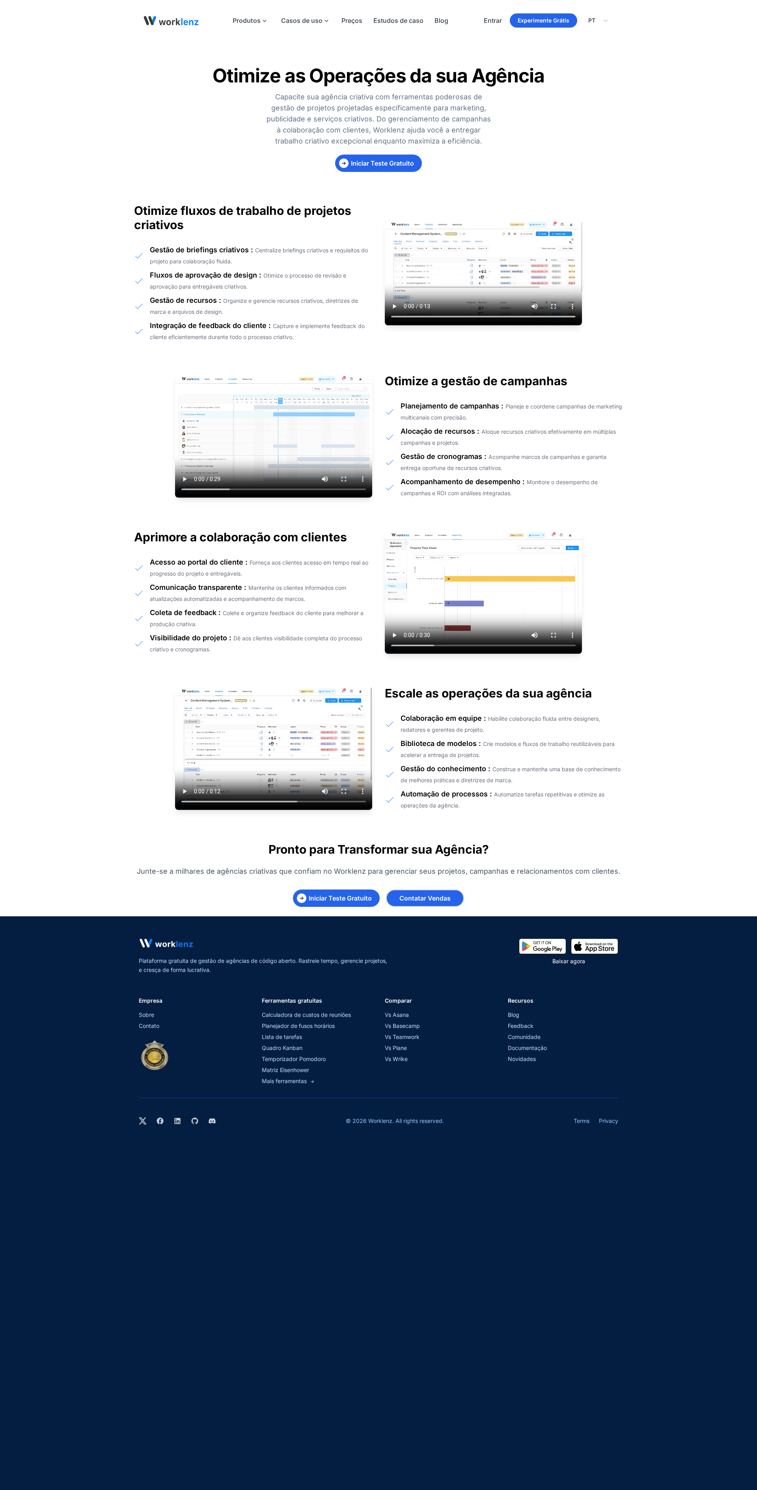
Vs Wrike (396, 1058)
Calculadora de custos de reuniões (306, 1014)
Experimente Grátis (543, 20)
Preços (351, 20)
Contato (149, 1025)
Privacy (608, 1120)
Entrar (493, 20)
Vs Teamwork (402, 1036)
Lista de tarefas (282, 1036)
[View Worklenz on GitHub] (195, 1121)
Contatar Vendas (425, 898)
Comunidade (524, 1036)
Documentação (527, 1047)
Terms (581, 1120)
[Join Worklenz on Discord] (212, 1121)
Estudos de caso (398, 20)
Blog (441, 20)
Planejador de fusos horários (298, 1025)
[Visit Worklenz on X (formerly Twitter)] (143, 1121)
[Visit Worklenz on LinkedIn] (177, 1121)
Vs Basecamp (402, 1025)
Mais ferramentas (288, 1081)
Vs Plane (396, 1047)
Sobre (146, 1014)
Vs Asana (397, 1014)
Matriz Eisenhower (285, 1070)
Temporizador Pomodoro (294, 1058)
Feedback (520, 1025)
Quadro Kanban (282, 1047)
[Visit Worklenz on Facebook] (160, 1121)
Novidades (522, 1058)
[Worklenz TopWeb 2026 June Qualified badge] (154, 1055)
